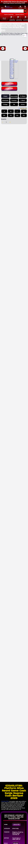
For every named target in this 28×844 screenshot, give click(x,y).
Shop (2, 7)
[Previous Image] (3, 48)
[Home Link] (11, 7)
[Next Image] (25, 48)
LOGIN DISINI (9, 88)
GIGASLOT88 (5, 801)
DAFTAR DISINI (9, 83)
